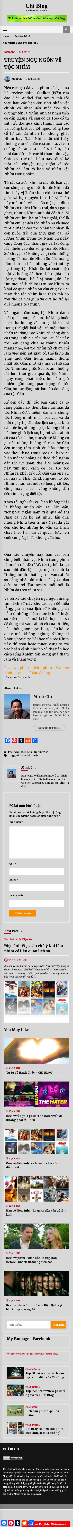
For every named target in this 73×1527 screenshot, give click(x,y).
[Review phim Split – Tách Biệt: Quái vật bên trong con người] (36, 1283)
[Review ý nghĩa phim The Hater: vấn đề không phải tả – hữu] (36, 1094)
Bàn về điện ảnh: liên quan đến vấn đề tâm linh (36, 1212)
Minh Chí (42, 696)
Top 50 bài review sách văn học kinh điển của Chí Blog (44, 1375)
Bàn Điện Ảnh (12, 939)
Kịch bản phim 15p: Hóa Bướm (42, 1413)
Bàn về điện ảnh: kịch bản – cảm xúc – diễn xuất (33, 1165)
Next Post (11, 931)
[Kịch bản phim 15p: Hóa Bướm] (15, 1410)
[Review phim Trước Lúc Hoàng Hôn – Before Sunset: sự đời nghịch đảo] (36, 1236)
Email (13, 879)
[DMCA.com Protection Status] (13, 1457)
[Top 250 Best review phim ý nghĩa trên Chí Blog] (15, 1390)
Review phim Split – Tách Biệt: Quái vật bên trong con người (34, 1307)
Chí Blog (36, 6)
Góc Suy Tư (23, 51)
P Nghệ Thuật (30, 755)
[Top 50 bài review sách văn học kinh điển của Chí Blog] (15, 1373)
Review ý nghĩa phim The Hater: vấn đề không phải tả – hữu (34, 1118)
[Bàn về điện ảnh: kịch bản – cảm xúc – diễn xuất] (36, 1141)
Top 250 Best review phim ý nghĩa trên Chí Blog (45, 1393)
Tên (12, 863)
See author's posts (49, 727)
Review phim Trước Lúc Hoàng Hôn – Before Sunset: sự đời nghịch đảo (33, 1260)
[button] (66, 29)
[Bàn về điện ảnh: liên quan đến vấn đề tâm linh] (36, 1189)
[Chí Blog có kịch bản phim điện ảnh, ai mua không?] (15, 1428)
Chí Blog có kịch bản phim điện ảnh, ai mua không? (44, 1431)
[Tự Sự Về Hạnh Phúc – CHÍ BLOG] (36, 1051)
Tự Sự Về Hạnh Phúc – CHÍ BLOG (29, 1072)
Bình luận (16, 822)
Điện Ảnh (9, 51)
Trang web (16, 895)
